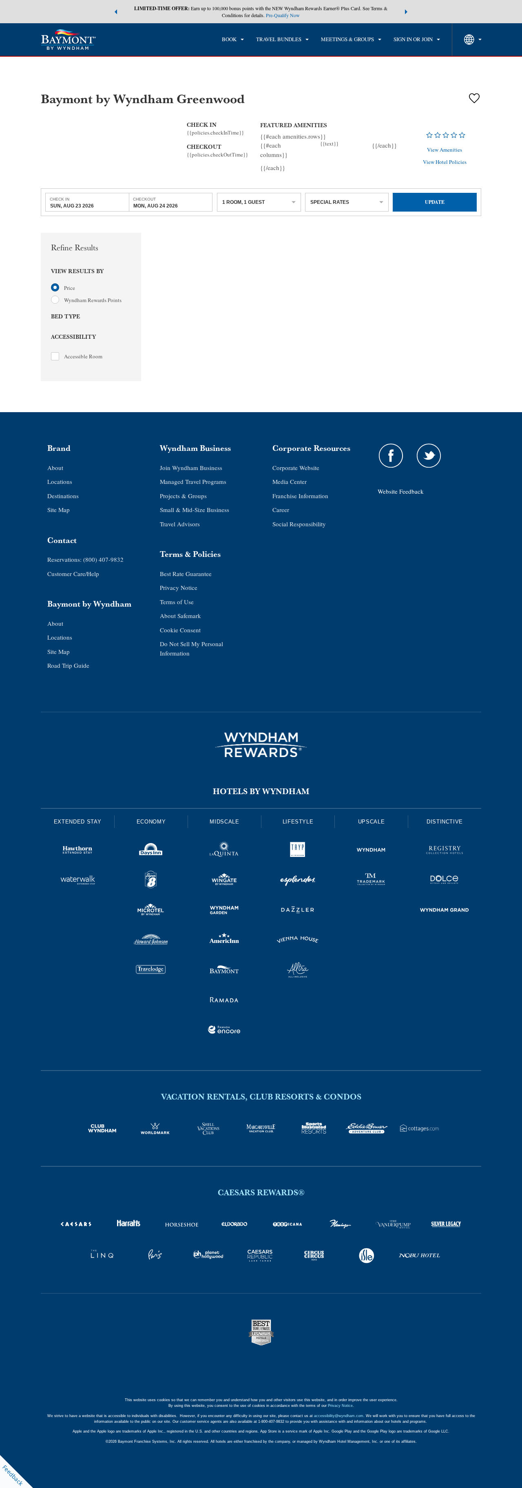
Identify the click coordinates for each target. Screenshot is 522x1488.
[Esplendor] (297, 881)
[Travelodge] (150, 971)
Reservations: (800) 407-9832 (85, 559)
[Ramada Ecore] (224, 1031)
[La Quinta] (224, 851)
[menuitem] (233, 39)
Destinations (63, 496)
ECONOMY (151, 822)
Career (280, 510)
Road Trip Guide (68, 665)
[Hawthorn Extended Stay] (77, 851)
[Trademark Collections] (371, 881)
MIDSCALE (224, 822)
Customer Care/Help (73, 574)
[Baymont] (224, 971)
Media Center (289, 481)
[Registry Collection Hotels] (444, 851)
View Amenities (444, 150)
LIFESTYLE (298, 822)
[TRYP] (297, 851)
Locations (59, 481)
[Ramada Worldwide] (224, 1000)
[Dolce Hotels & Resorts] (444, 881)
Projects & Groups (183, 496)
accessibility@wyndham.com (338, 1416)
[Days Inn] (150, 851)
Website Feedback (401, 491)
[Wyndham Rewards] (261, 745)
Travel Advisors (180, 524)
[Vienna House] (297, 940)
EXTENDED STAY (77, 822)
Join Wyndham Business (191, 468)
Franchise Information (300, 496)
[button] (115, 12)
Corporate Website (295, 468)
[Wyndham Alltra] (297, 971)
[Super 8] (150, 881)
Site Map (58, 510)
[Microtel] (150, 911)
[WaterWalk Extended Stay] (77, 881)
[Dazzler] (297, 911)
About (55, 468)
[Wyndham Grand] (444, 911)
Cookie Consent (180, 630)
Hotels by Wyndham (261, 791)
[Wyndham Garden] (224, 911)
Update (435, 202)
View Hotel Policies (445, 162)
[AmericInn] (224, 940)
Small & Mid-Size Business (194, 510)
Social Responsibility (299, 524)
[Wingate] (224, 881)
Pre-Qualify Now (283, 15)
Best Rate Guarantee (186, 574)
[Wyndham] (371, 851)
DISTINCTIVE (445, 822)
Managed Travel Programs (193, 481)
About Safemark (180, 616)
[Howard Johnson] (150, 940)
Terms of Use (177, 602)
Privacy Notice (178, 587)
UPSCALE (371, 822)
